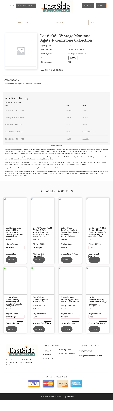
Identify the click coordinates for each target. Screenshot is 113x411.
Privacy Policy (66, 350)
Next (93, 22)
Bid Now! (11, 260)
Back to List (23, 22)
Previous (59, 22)
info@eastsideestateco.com (90, 356)
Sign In (101, 5)
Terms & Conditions (68, 353)
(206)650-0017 (85, 351)
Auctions (48, 355)
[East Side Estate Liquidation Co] (56, 6)
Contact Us (49, 358)
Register (87, 5)
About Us (48, 351)
